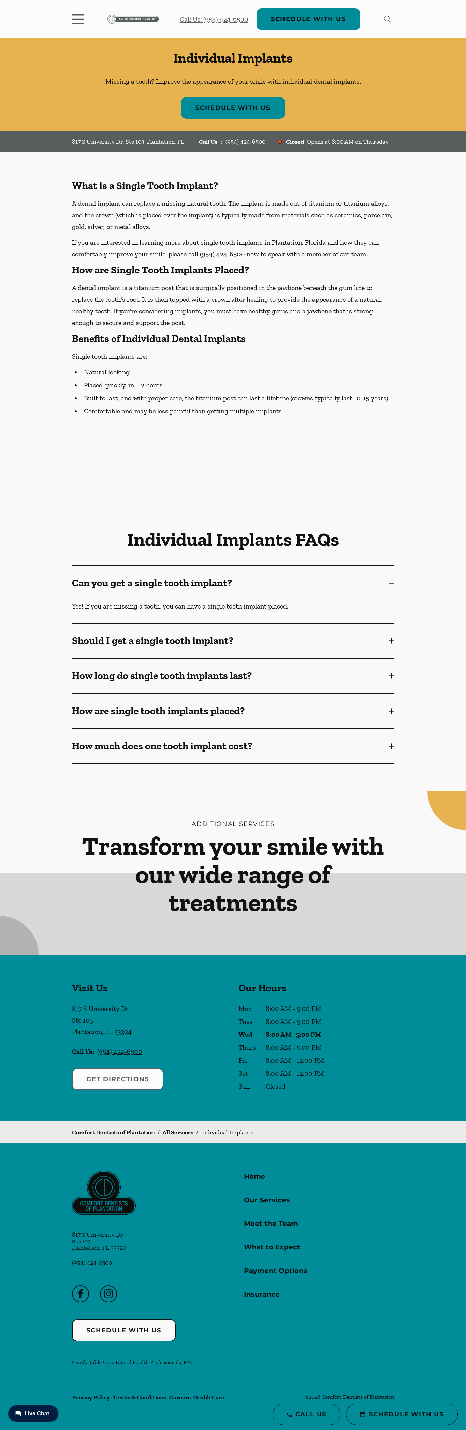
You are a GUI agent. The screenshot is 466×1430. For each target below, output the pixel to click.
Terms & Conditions (139, 1397)
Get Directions (117, 1079)
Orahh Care (208, 1397)
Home (254, 1176)
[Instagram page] (108, 1293)
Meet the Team (271, 1223)
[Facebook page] (80, 1293)
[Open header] (79, 19)
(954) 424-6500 (245, 141)
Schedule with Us (308, 19)
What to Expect (272, 1247)
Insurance (262, 1294)
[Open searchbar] (387, 19)
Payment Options (275, 1271)
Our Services (267, 1200)
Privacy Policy (91, 1397)
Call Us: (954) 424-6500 (214, 19)
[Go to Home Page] (133, 19)
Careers (180, 1397)
